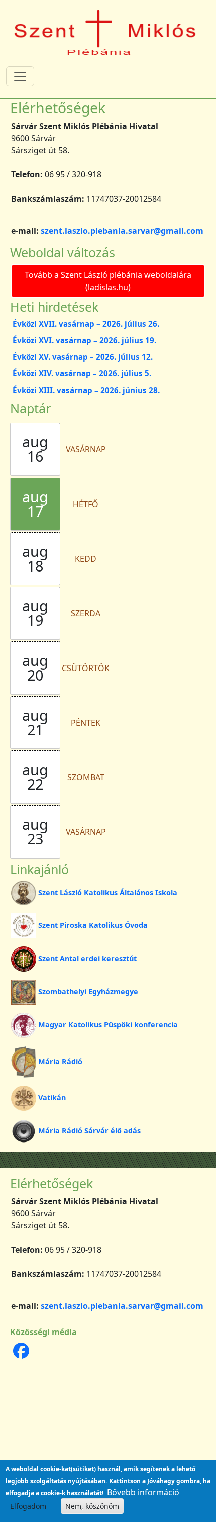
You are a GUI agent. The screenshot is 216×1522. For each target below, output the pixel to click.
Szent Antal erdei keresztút (87, 958)
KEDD (85, 558)
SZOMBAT (85, 777)
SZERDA (85, 613)
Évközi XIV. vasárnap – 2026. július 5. (82, 373)
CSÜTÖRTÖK (86, 668)
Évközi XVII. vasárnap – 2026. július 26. (86, 324)
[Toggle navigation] (20, 76)
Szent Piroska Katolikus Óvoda (93, 925)
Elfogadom (28, 1506)
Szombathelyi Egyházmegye (88, 991)
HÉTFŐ (85, 504)
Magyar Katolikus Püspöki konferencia (108, 1024)
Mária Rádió (60, 1061)
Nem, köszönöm (92, 1506)
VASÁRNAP (86, 449)
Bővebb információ (143, 1492)
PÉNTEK (85, 722)
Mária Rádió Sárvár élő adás (89, 1130)
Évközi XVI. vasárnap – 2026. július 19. (84, 340)
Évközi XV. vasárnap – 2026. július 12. (83, 357)
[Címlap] (105, 31)
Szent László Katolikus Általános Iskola (107, 892)
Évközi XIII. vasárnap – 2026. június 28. (86, 390)
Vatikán (52, 1097)
